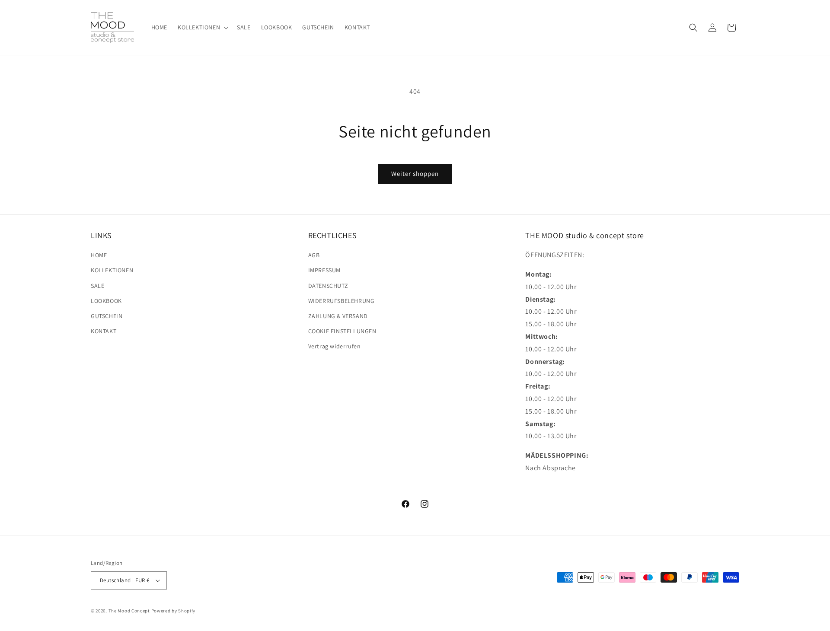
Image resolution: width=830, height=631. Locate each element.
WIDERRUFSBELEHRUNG (341, 301)
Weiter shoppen (415, 173)
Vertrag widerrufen (334, 346)
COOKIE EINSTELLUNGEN (342, 331)
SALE (97, 286)
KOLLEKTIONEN (112, 270)
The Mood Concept (129, 611)
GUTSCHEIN (106, 316)
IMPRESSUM (324, 270)
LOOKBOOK (106, 301)
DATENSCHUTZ (328, 286)
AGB (314, 255)
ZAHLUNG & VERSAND (338, 316)
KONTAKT (103, 331)
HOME (99, 255)
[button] (202, 27)
